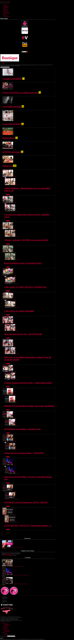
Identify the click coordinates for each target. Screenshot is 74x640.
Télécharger (8, 194)
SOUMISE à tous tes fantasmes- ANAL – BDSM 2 (26, 502)
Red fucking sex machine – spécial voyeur (22, 429)
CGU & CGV (3, 602)
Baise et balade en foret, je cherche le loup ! (23, 263)
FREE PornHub (6, 628)
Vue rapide (14, 176)
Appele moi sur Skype (5, 555)
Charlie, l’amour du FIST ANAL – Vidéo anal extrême (28, 383)
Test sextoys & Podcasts (7, 634)
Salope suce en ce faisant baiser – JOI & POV (24, 453)
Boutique (3, 63)
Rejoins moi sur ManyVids (9, 554)
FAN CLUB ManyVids (5, 597)
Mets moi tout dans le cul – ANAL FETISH (23, 334)
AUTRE (3, 632)
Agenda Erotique (4, 596)
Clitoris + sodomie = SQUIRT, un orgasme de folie (26, 240)
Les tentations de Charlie (5, 1)
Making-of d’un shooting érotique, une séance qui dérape (29, 406)
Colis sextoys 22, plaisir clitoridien (19, 311)
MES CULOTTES (6, 631)
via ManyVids (6, 626)
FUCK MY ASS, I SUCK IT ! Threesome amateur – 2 (27, 525)
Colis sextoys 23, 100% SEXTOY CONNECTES (25, 287)
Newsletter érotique (4, 600)
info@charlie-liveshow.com (8, 553)
